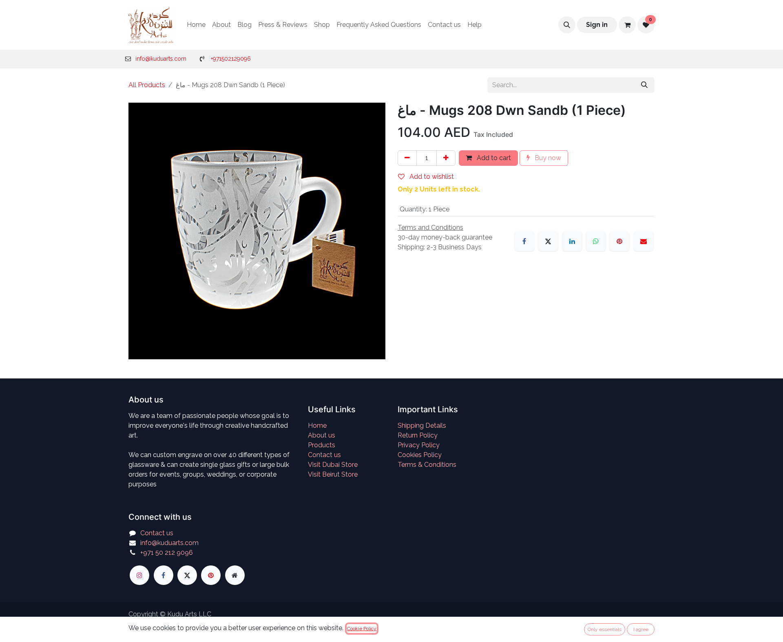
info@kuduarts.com (160, 58)
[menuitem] (196, 25)
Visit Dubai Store (333, 464)
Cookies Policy (420, 455)
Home (317, 425)
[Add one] (446, 158)
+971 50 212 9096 (166, 552)
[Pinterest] (619, 241)
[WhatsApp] (596, 241)
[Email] (643, 241)
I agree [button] (640, 629)
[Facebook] (524, 241)
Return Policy (418, 435)
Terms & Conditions (427, 464)
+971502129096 (231, 58)
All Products (146, 85)
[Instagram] (139, 575)
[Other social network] (235, 575)
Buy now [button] (547, 158)
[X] (548, 241)
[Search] (644, 85)
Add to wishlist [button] (431, 176)
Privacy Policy (419, 445)
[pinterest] (211, 575)
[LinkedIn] (572, 241)
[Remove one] (407, 158)
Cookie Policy (361, 628)
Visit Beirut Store (333, 474)
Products (321, 445)
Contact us (324, 455)
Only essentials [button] (605, 629)
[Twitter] (187, 575)
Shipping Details (422, 425)
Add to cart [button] (493, 158)
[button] (566, 24)
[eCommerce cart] (627, 24)
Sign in (597, 25)
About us (321, 435)
